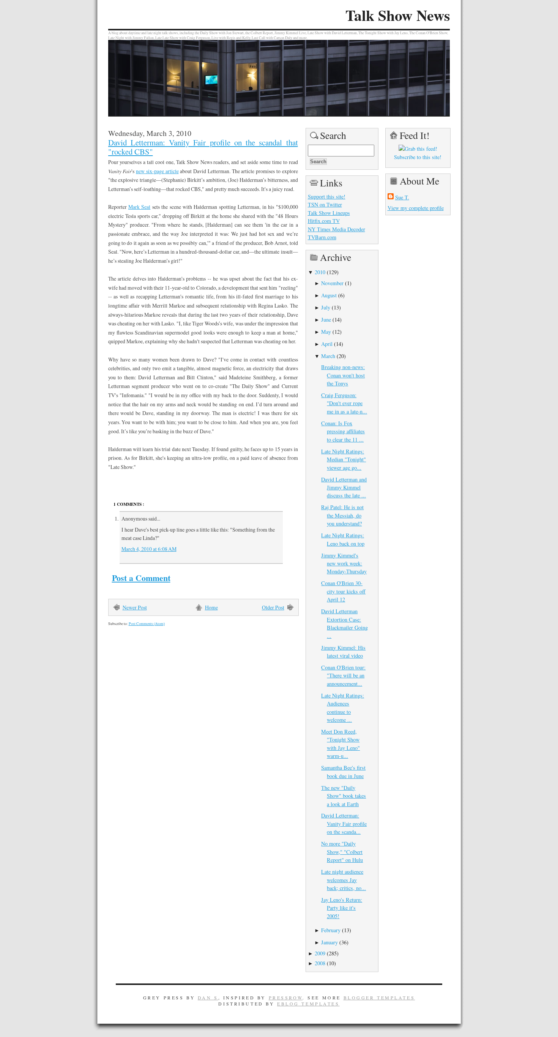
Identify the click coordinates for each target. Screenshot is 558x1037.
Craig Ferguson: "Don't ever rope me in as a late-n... (344, 403)
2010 (320, 272)
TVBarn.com (322, 237)
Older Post (273, 607)
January (329, 942)
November (332, 283)
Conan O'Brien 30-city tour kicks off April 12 (343, 591)
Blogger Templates (379, 997)
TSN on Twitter (325, 204)
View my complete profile (416, 208)
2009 (320, 953)
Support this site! (326, 196)
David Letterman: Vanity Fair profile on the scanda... (344, 823)
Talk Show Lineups (329, 212)
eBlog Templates (308, 1004)
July (325, 307)
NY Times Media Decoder (336, 229)
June (326, 319)
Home (211, 607)
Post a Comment (141, 577)
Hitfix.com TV (324, 220)
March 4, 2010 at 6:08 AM (149, 548)
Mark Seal (139, 206)
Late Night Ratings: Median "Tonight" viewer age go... (343, 459)
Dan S (208, 997)
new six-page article (157, 171)
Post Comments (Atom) (147, 623)
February (330, 930)
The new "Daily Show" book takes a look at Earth (343, 796)
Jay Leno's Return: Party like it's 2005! (341, 908)
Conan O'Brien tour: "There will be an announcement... (343, 675)
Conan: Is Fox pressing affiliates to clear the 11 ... (343, 431)
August (329, 295)
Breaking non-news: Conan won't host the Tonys (343, 375)
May (326, 331)
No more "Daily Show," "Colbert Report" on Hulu (342, 851)
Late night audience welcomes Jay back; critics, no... (343, 880)
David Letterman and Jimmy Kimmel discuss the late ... (344, 487)
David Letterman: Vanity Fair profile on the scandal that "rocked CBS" (203, 147)
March (328, 356)
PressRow (286, 997)
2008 (320, 963)
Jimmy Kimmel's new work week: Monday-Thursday (344, 563)
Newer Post (135, 607)
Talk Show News (397, 15)
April (327, 343)
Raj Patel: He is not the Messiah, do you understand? (342, 515)
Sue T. (402, 197)
